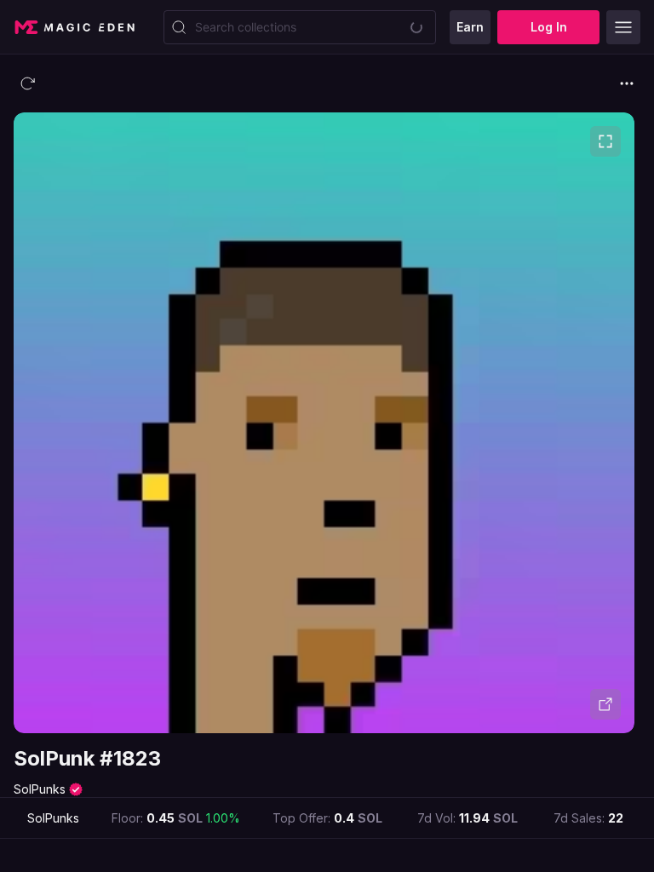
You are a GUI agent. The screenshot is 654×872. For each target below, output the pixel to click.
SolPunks (40, 789)
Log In (549, 27)
